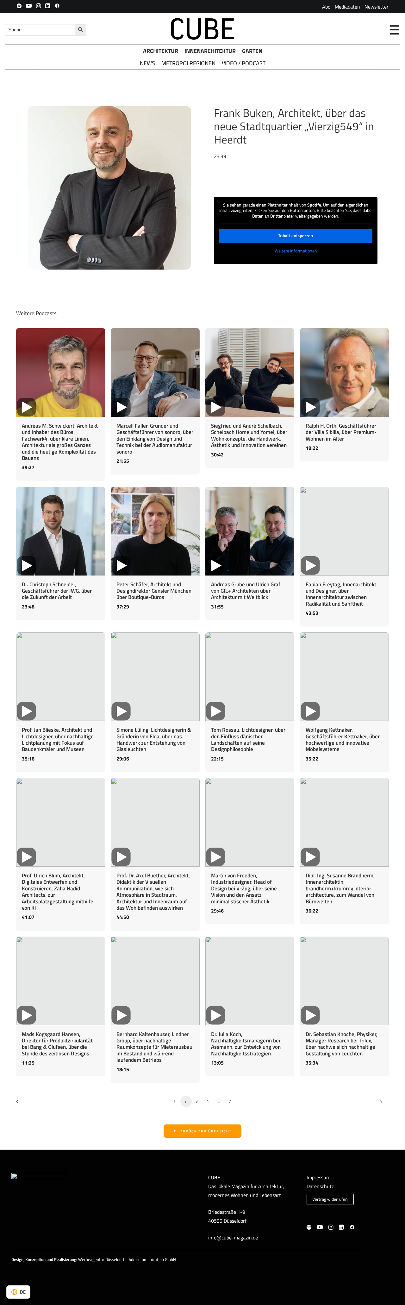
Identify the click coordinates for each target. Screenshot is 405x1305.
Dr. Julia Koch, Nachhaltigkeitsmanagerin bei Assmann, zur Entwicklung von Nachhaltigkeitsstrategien (246, 1044)
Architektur (160, 51)
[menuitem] (326, 6)
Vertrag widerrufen (330, 1199)
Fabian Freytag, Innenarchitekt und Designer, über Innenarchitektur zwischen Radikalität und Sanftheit (341, 594)
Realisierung (65, 1259)
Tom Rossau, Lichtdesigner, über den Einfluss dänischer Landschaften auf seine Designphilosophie (248, 739)
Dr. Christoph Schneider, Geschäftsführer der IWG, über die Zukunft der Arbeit (57, 591)
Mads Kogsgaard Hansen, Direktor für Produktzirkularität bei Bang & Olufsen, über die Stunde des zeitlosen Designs (57, 1044)
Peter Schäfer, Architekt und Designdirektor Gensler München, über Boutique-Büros (154, 591)
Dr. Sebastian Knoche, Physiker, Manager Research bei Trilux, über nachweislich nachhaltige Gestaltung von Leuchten (341, 1044)
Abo (326, 6)
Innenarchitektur (210, 51)
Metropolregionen (188, 63)
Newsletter (376, 6)
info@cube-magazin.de (233, 1237)
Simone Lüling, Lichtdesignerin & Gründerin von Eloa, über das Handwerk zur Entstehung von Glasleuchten (153, 739)
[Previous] (21, 1103)
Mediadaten (347, 6)
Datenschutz (320, 1186)
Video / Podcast (243, 63)
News (147, 63)
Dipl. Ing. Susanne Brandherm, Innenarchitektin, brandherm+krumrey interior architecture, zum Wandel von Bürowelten (340, 888)
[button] (19, 5)
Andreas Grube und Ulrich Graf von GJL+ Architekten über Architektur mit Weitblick (245, 591)
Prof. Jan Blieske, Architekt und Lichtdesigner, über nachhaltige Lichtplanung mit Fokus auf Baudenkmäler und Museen (58, 739)
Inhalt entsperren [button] (295, 236)
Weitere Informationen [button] (296, 251)
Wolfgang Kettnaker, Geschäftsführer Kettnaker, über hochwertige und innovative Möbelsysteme (343, 739)
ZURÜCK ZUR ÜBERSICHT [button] (206, 1131)
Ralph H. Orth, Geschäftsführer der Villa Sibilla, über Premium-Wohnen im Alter (341, 432)
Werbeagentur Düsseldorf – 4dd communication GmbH (127, 1259)
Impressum (318, 1177)
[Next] (380, 1103)
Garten (252, 51)
